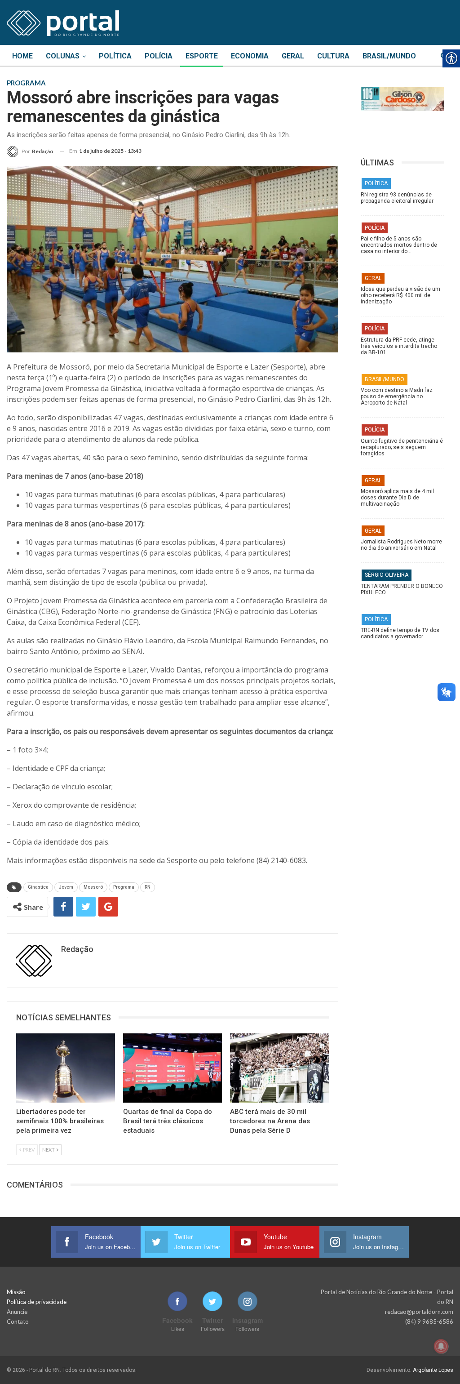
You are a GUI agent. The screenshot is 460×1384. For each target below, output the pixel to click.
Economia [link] (250, 56)
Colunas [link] (63, 56)
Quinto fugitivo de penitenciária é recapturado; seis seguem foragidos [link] (402, 447)
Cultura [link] (333, 56)
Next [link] (49, 1150)
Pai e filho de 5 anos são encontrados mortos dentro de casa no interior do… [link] (399, 245)
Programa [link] (123, 887)
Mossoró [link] (93, 887)
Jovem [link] (66, 887)
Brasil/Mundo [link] (389, 56)
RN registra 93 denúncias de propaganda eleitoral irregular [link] (397, 197)
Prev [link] (28, 1150)
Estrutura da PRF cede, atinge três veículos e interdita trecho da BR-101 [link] (399, 346)
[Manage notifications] (441, 1346)
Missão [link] (16, 1291)
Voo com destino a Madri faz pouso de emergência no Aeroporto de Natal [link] (397, 396)
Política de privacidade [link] (36, 1301)
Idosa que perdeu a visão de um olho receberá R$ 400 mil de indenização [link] (400, 295)
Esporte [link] (202, 56)
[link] (63, 22)
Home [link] (22, 56)
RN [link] (147, 887)
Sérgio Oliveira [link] (386, 575)
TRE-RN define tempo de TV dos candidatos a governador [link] (400, 633)
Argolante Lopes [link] (433, 1370)
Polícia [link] (158, 56)
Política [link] (115, 56)
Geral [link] (293, 56)
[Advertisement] (402, 707)
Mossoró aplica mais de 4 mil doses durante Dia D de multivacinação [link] (397, 497)
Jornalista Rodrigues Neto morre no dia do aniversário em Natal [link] (401, 544)
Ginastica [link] (38, 887)
